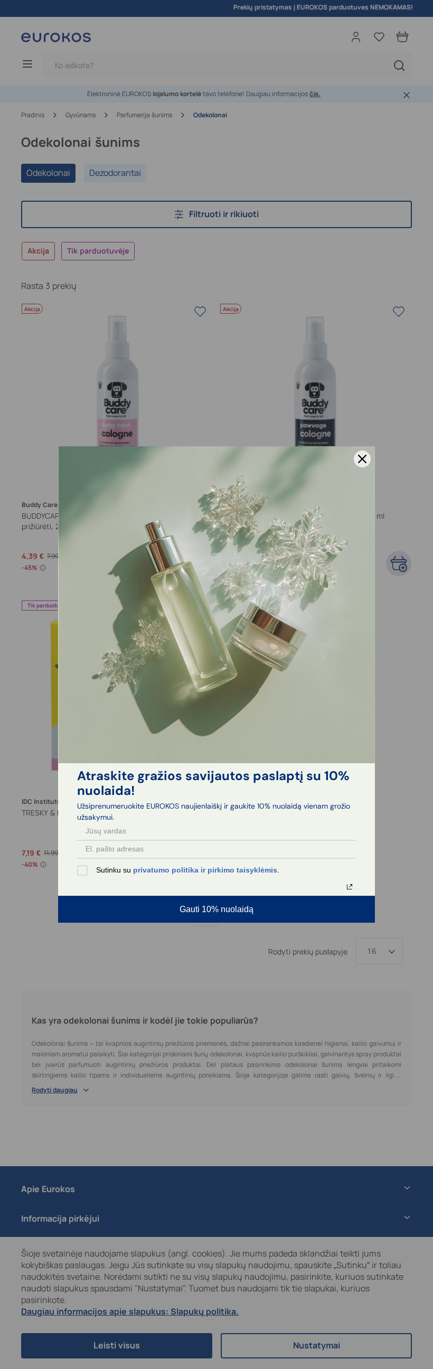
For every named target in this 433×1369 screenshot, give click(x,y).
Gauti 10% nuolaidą (216, 909)
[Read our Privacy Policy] (349, 886)
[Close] (362, 459)
